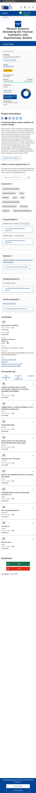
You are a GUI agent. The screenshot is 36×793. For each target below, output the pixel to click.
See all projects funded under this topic (16, 267)
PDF (19, 568)
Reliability (6, 197)
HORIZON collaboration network (12, 366)
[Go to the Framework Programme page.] (18, 24)
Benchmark (23, 206)
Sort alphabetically (6, 376)
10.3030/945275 (7, 66)
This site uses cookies (9, 780)
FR (13, 118)
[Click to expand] (33, 384)
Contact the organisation (10, 360)
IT (17, 118)
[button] (25, 7)
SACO (15, 197)
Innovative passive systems (11, 188)
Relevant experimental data (11, 202)
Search (29, 7)
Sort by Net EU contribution (17, 377)
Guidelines (6, 210)
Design (22, 193)
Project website (9, 60)
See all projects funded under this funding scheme (17, 289)
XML (19, 564)
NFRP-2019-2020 (8, 303)
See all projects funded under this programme (15, 229)
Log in (21, 7)
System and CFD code (9, 206)
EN (6, 118)
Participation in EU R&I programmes (13, 364)
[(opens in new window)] (7, 6)
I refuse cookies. (18, 790)
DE (2, 118)
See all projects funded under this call (16, 309)
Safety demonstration (9, 193)
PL (21, 118)
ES (9, 118)
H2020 (6, 17)
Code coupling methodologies (22, 210)
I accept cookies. (18, 786)
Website (5, 362)
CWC (22, 197)
